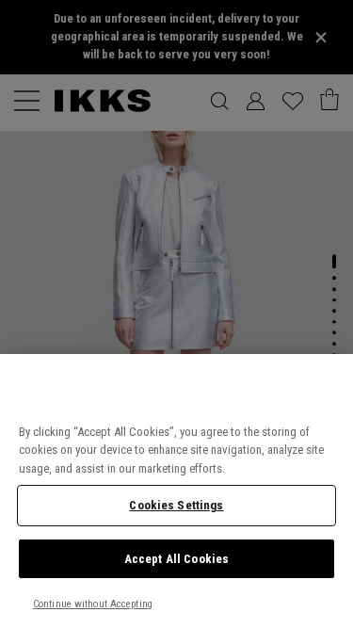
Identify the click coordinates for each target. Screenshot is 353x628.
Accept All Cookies (176, 559)
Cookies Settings (176, 505)
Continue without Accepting (92, 604)
